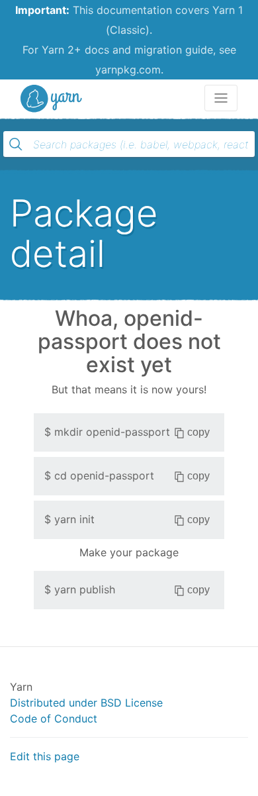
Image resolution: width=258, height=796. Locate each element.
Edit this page (44, 756)
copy (198, 432)
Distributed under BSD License (86, 702)
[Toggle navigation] (220, 98)
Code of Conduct (53, 718)
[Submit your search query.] (15, 144)
